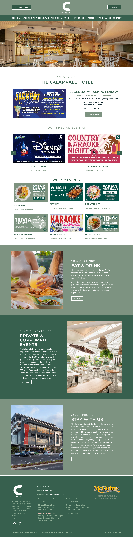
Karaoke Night (58, 234)
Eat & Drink (27, 18)
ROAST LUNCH (92, 234)
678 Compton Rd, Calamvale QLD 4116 (57, 494)
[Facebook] (14, 523)
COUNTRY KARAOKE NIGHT (94, 166)
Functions (79, 18)
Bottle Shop (53, 18)
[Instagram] (19, 523)
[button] (2, 44)
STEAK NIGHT (20, 205)
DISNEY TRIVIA (38, 166)
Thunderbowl (40, 18)
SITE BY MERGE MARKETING (112, 532)
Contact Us (118, 18)
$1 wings (54, 204)
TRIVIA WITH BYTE (23, 234)
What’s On (65, 18)
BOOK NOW (15, 18)
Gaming (107, 18)
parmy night (92, 204)
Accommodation (95, 18)
